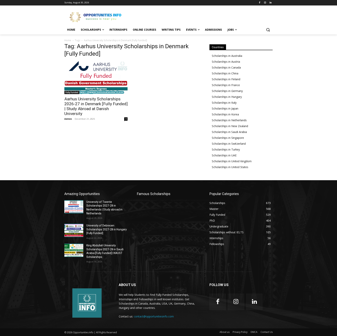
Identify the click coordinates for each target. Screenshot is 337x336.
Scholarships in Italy (224, 102)
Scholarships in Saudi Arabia (229, 132)
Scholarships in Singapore (228, 138)
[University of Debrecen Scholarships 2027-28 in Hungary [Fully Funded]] (73, 230)
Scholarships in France (226, 85)
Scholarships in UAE (224, 155)
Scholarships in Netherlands (229, 120)
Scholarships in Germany (227, 91)
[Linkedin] (270, 3)
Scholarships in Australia (227, 56)
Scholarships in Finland (226, 79)
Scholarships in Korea (225, 114)
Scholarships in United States (230, 167)
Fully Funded (72, 92)
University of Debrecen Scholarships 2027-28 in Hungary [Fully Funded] (106, 229)
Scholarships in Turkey (226, 149)
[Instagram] (265, 3)
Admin (68, 118)
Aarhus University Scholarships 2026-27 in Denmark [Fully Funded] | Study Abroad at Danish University (96, 106)
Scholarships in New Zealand (230, 126)
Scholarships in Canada (226, 67)
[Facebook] (259, 3)
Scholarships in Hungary (227, 97)
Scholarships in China (225, 73)
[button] (268, 29)
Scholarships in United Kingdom (232, 161)
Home (67, 40)
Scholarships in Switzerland (229, 143)
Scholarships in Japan (225, 108)
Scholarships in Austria (226, 61)
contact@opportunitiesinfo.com (154, 316)
